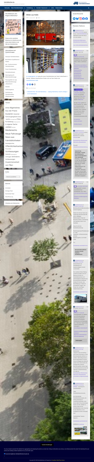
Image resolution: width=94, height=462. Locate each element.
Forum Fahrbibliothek (10, 69)
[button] (27, 84)
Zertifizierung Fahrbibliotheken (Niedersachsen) (9, 94)
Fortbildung (30, 8)
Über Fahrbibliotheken (17, 8)
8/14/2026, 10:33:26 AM (78, 132)
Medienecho (11, 130)
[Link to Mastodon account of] (75, 55)
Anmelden (8, 188)
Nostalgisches (9, 143)
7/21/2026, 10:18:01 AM (78, 206)
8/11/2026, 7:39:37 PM (79, 91)
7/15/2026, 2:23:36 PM (78, 262)
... (4, 455)
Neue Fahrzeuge (32, 88)
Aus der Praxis (11, 111)
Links (52, 8)
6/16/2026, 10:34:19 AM (78, 385)
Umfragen (8, 156)
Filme (19, 119)
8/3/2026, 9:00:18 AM (82, 186)
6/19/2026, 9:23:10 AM (78, 349)
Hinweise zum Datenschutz (12, 203)
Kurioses (13, 127)
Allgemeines (15, 108)
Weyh (39, 17)
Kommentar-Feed (9, 193)
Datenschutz (59, 8)
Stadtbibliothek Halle (32, 80)
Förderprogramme (17, 121)
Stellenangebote (9, 89)
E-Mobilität (16, 114)
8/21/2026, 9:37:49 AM (78, 32)
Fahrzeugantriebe (13, 119)
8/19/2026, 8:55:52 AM (79, 56)
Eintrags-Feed (9, 191)
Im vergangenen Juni (32, 76)
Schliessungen (12, 151)
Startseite (7, 8)
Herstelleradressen (10, 72)
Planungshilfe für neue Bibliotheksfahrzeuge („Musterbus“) (11, 81)
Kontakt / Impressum (41, 8)
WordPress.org (9, 196)
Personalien (8, 148)
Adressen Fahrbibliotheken (12, 56)
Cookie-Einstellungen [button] (47, 444)
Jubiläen (8, 127)
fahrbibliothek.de (9, 2)
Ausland (8, 114)
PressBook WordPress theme (58, 460)
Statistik (7, 86)
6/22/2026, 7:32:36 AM (79, 312)
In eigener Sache (11, 124)
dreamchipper (79, 89)
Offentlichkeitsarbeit (14, 146)
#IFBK (7, 108)
